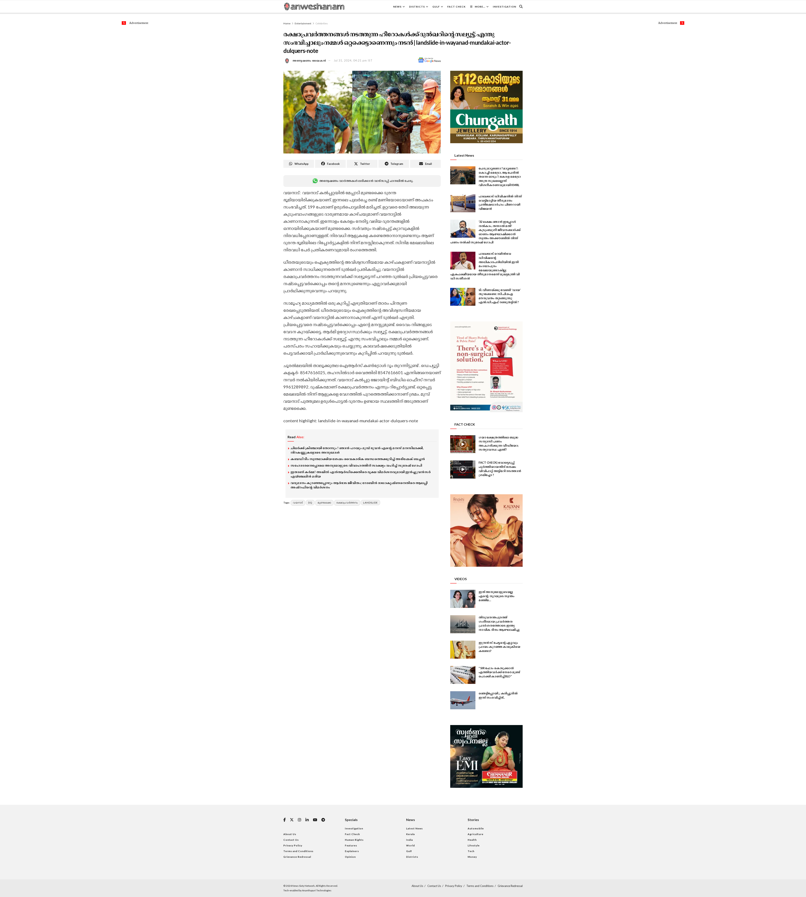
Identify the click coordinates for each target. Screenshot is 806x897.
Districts (417, 6)
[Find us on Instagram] (299, 820)
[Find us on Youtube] (315, 820)
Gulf (436, 6)
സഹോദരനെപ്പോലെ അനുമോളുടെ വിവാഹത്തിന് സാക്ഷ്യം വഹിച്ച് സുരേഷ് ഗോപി (356, 465)
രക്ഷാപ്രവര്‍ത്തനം (347, 502)
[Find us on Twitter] (292, 819)
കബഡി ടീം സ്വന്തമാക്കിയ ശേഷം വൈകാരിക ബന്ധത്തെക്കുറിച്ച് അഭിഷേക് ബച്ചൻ (357, 459)
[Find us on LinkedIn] (307, 820)
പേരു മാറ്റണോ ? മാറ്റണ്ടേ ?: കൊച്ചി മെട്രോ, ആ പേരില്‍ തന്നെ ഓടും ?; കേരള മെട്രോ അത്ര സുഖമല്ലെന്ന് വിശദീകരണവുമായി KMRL (500, 176)
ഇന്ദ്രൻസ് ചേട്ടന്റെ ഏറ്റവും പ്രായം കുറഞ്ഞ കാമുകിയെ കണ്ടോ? (499, 647)
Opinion (350, 856)
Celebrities (321, 23)
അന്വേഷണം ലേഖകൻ (309, 60)
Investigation (504, 6)
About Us (289, 834)
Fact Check (456, 6)
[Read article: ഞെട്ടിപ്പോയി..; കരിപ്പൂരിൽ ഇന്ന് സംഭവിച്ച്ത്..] (462, 700)
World (410, 845)
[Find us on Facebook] (284, 820)
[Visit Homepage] (314, 6)
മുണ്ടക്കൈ (324, 502)
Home (286, 23)
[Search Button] (521, 6)
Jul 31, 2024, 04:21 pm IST (353, 60)
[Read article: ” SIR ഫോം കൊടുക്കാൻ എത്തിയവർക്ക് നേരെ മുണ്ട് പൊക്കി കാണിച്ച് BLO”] (462, 675)
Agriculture (475, 834)
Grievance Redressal (297, 856)
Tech (471, 851)
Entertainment (303, 23)
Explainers (352, 851)
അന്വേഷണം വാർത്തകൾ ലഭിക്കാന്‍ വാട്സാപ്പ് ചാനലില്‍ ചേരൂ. (366, 180)
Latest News (414, 828)
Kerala (410, 834)
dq (310, 502)
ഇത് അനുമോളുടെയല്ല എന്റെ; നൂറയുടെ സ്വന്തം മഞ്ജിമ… (496, 596)
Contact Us (291, 839)
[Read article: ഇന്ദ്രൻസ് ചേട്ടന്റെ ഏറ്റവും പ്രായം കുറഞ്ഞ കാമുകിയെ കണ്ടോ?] (462, 650)
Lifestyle (474, 845)
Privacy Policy (292, 845)
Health (472, 839)
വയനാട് (298, 502)
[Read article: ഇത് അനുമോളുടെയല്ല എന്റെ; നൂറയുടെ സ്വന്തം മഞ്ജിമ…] (462, 599)
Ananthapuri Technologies (316, 890)
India (409, 839)
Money (472, 856)
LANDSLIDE (370, 502)
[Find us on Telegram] (323, 820)
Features (351, 845)
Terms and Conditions (298, 851)
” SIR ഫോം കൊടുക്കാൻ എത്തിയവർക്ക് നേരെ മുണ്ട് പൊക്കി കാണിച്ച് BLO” (499, 672)
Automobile (476, 828)
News (397, 6)
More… (480, 6)
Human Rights (354, 839)
